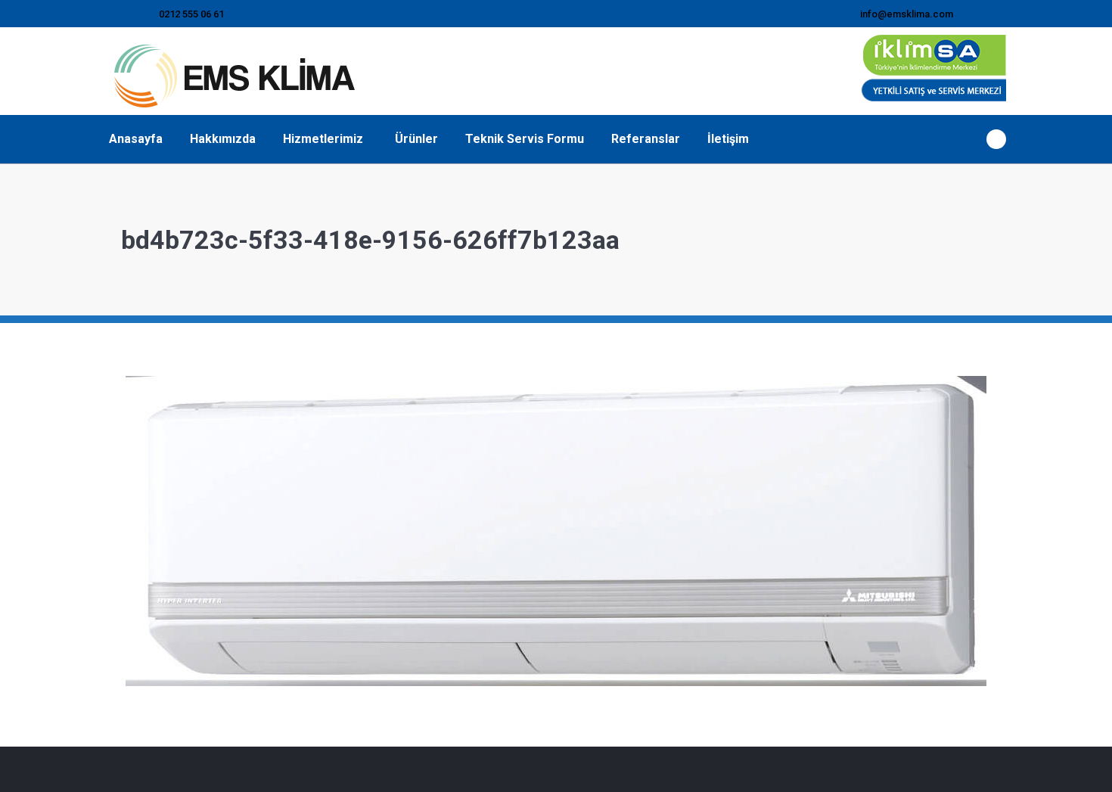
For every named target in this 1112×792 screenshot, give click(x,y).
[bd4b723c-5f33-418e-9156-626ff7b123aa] (556, 531)
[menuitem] (136, 139)
